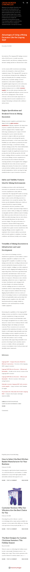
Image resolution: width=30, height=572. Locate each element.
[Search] (23, 3)
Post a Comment (12, 480)
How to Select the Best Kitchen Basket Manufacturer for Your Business (15, 461)
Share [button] (3, 406)
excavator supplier (12, 401)
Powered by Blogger (15, 567)
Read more (25, 480)
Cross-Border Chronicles (9, 4)
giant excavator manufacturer (11, 403)
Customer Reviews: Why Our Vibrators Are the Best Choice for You (14, 510)
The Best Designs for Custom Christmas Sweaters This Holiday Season (14, 540)
